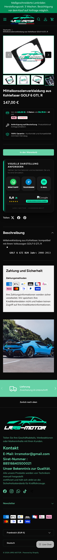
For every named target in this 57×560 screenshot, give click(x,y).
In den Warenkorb (28, 152)
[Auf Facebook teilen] (19, 218)
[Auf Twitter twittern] (13, 218)
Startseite (7, 30)
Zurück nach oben (28, 402)
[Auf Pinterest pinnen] (25, 218)
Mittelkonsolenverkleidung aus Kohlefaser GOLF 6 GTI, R (25, 32)
